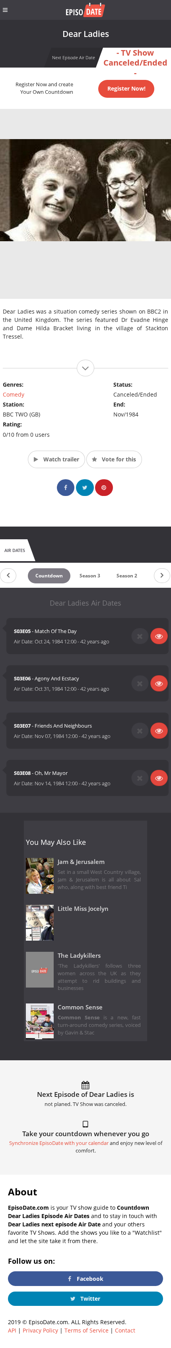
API (12, 1330)
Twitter (89, 1298)
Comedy (13, 394)
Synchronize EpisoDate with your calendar (59, 1143)
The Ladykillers (79, 955)
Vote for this (118, 459)
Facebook (89, 1278)
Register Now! (126, 88)
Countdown (49, 575)
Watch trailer (60, 459)
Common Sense (80, 1007)
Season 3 (90, 575)
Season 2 (127, 575)
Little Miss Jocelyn (83, 908)
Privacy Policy (40, 1330)
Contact (125, 1330)
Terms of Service (86, 1330)
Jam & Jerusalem (81, 862)
